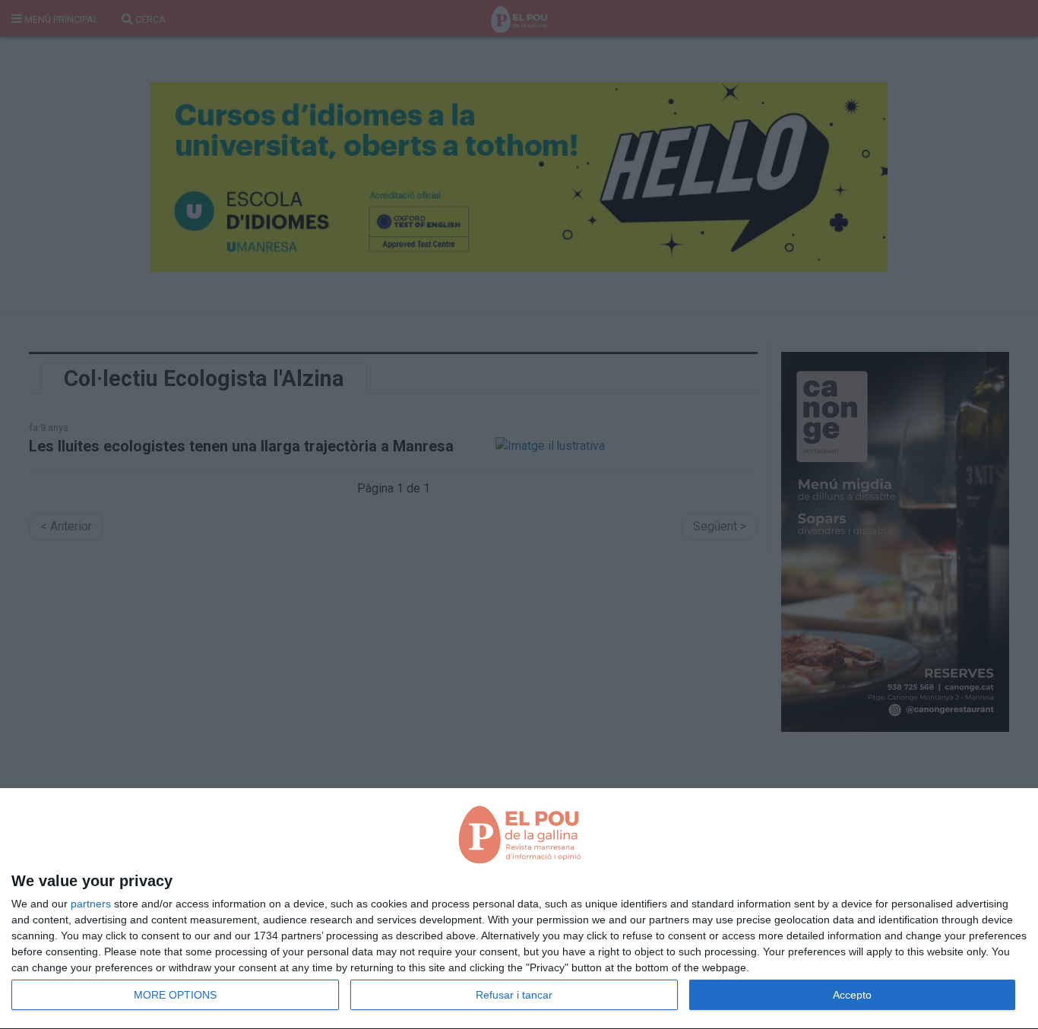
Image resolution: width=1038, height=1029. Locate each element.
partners (91, 903)
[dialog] (519, 909)
